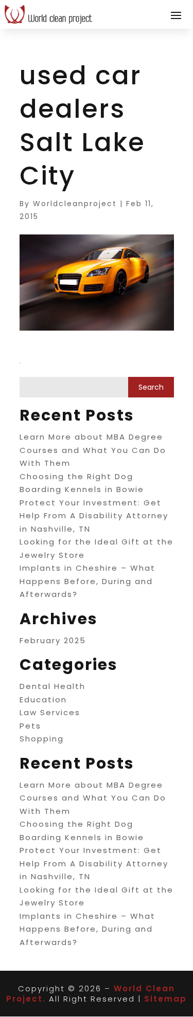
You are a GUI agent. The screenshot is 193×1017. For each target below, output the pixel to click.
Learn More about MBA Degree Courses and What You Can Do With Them (93, 449)
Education (43, 699)
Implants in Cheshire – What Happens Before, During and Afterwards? (87, 581)
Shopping (42, 738)
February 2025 (53, 640)
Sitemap (165, 998)
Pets (30, 725)
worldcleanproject (75, 203)
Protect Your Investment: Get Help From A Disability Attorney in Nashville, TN (94, 515)
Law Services (50, 712)
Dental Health (52, 686)
